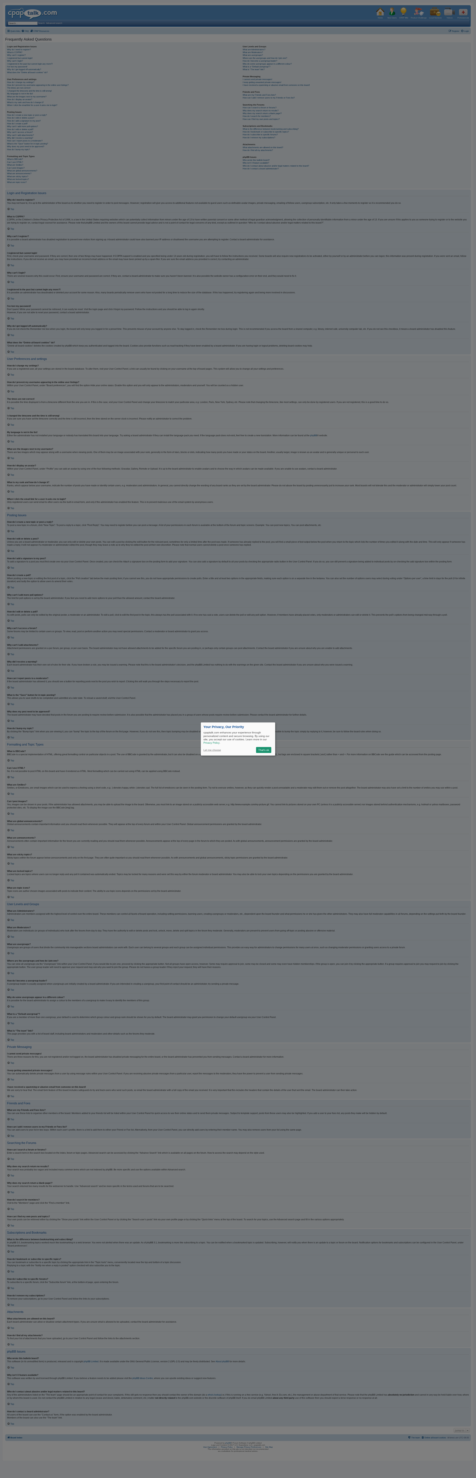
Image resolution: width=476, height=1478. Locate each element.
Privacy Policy (211, 742)
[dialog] (238, 739)
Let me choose (212, 749)
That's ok (263, 749)
